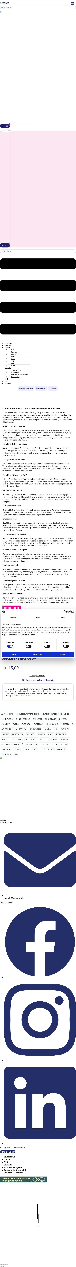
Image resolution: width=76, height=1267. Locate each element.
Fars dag (26, 724)
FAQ (6, 1162)
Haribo (47, 729)
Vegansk (61, 749)
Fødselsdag (15, 377)
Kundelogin (9, 1156)
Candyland (7, 719)
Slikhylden (41, 388)
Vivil (16, 754)
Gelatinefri (7, 729)
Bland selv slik (26, 388)
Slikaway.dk (4, 3)
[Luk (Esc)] (7, 1264)
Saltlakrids (31, 739)
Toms (26, 749)
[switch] (28, 646)
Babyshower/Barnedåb (27, 714)
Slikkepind (31, 744)
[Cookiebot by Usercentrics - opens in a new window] (65, 611)
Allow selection (38, 654)
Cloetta (63, 719)
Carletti (37, 719)
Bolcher (65, 714)
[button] (38, 296)
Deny (14, 654)
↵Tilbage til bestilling (38, 676)
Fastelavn (39, 724)
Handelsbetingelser (13, 1167)
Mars (50, 734)
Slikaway (65, 739)
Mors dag (61, 734)
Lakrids (5, 734)
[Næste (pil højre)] (3, 1266)
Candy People (23, 719)
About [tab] (63, 617)
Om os (7, 1159)
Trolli (35, 749)
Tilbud (53, 388)
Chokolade (50, 719)
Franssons (52, 724)
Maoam (41, 734)
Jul (55, 729)
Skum (54, 739)
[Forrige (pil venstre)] (1, 1266)
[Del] (5, 1264)
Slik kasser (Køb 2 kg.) (12, 744)
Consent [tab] (13, 617)
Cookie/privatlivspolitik (15, 1170)
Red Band (17, 739)
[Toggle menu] (72, 3)
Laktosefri (17, 734)
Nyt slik (5, 739)
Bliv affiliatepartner (13, 1172)
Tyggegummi (47, 749)
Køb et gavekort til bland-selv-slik (12, 1147)
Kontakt (8, 383)
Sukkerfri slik (60, 744)
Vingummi (6, 754)
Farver (7, 347)
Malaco (30, 734)
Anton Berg (7, 714)
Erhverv (5, 724)
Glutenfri (21, 729)
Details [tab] (38, 617)
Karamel (64, 729)
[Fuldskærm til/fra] (3, 1264)
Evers (16, 724)
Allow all (62, 654)
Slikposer (45, 744)
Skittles (44, 739)
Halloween (35, 729)
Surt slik (5, 749)
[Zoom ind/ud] (1, 1264)
